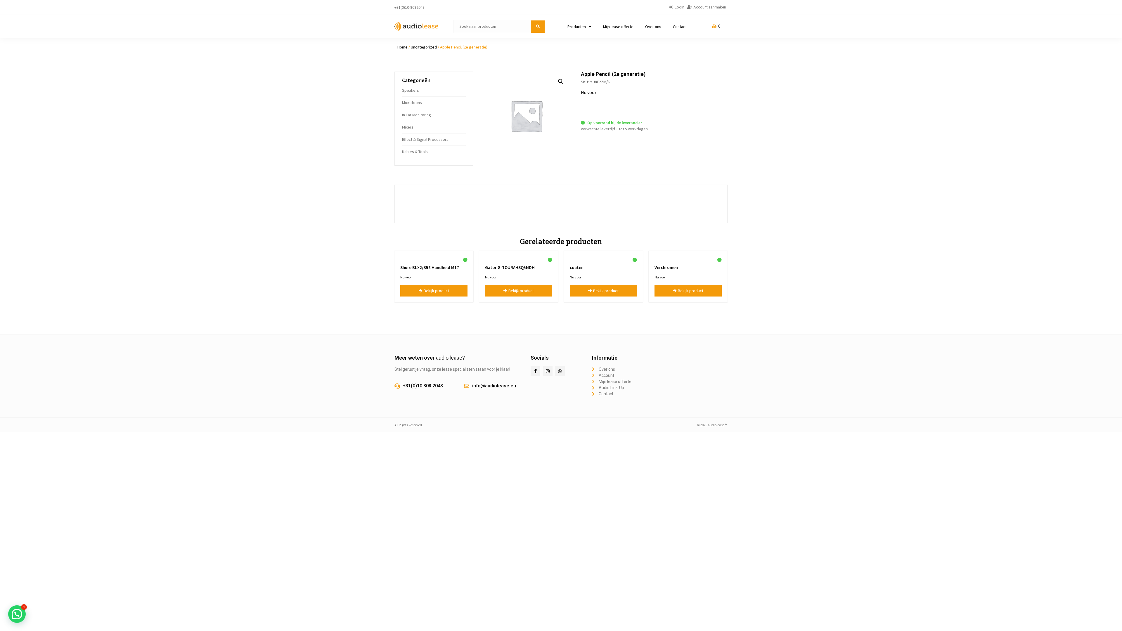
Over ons (653, 26)
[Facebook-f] (535, 371)
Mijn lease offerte (618, 26)
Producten (576, 26)
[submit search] (538, 26)
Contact (680, 26)
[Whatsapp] (560, 371)
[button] (560, 81)
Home (402, 47)
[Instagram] (548, 371)
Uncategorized (424, 47)
